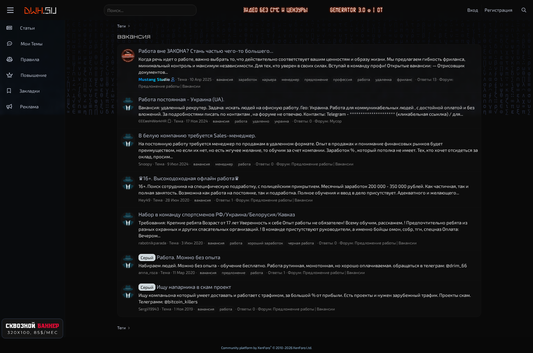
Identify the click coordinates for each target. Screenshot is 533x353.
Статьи (27, 28)
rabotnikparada (152, 242)
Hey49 (144, 199)
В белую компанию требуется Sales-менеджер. (197, 135)
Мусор (336, 120)
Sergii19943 (148, 308)
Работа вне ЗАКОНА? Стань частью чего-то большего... (205, 51)
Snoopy (145, 163)
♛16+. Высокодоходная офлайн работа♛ (188, 178)
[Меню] (10, 10)
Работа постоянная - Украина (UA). (181, 99)
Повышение (34, 75)
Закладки (29, 90)
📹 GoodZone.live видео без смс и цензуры (245, 10)
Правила (30, 59)
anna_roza (148, 272)
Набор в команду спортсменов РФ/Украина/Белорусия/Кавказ (216, 214)
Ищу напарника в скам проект (186, 287)
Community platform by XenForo (266, 348)
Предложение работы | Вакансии (169, 86)
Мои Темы (32, 43)
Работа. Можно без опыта (180, 257)
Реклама (29, 106)
